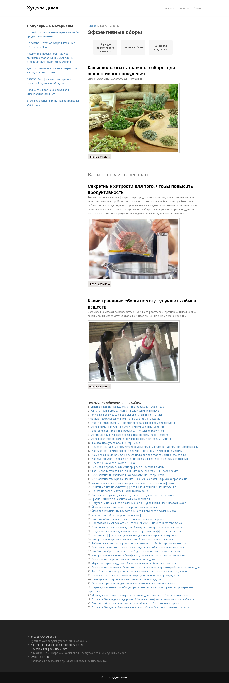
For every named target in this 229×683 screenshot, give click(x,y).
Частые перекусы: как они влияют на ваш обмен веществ (125, 418)
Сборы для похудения (160, 47)
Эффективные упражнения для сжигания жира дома (123, 559)
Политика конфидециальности (49, 649)
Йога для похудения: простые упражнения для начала (125, 507)
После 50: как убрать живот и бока (113, 463)
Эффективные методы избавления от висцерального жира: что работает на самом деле (146, 567)
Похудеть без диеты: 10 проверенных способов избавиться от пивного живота (140, 607)
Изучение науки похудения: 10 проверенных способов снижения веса (134, 563)
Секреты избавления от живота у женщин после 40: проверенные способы (138, 547)
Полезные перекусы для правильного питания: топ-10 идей (126, 414)
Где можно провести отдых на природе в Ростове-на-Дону (128, 467)
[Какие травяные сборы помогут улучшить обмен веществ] (145, 351)
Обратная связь (40, 656)
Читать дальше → (99, 156)
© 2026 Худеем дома (43, 636)
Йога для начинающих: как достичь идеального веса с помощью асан (134, 511)
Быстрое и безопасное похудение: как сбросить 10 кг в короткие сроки (135, 603)
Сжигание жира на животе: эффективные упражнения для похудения (134, 487)
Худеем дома (42, 7)
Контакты (37, 644)
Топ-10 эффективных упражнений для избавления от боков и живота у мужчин (140, 571)
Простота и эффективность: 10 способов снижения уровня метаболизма (137, 523)
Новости (183, 8)
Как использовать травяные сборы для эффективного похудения (131, 70)
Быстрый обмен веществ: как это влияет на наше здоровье (128, 519)
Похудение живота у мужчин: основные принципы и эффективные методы (137, 531)
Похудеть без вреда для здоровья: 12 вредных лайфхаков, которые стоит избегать (143, 599)
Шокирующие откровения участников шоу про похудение (127, 579)
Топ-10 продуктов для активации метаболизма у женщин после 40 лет (135, 470)
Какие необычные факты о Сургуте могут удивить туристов (127, 426)
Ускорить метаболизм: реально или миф (117, 515)
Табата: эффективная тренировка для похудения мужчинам (127, 430)
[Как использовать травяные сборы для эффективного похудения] (145, 118)
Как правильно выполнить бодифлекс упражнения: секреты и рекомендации (138, 555)
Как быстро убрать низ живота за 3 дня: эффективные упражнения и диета (138, 551)
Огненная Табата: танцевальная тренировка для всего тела (127, 406)
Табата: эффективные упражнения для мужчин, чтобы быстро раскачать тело (140, 543)
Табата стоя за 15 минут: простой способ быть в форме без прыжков (133, 422)
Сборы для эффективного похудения (105, 47)
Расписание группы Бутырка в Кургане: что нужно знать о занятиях (133, 495)
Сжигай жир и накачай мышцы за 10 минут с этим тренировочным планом (137, 527)
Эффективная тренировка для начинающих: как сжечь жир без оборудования (139, 479)
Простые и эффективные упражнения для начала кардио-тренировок (134, 535)
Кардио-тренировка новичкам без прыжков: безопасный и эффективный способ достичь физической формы (50, 57)
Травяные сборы (133, 47)
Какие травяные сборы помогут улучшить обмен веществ (142, 303)
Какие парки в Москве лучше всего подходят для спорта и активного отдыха (139, 455)
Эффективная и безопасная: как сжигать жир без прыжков (128, 475)
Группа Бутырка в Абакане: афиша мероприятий (121, 499)
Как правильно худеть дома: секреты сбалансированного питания (132, 539)
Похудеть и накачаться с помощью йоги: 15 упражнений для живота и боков (139, 503)
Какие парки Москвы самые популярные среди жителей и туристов (131, 438)
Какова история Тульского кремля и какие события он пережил (129, 434)
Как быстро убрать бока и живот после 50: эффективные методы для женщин (140, 458)
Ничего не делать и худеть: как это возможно (120, 491)
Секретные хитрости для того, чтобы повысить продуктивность (140, 189)
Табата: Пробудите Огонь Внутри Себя (116, 443)
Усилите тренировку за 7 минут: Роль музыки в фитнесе (124, 410)
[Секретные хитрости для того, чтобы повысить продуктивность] (145, 249)
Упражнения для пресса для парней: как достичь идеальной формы (133, 483)
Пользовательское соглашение (64, 644)
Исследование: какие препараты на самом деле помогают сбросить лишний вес (141, 595)
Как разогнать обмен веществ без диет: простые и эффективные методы (137, 450)
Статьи (197, 8)
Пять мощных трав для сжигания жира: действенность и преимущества (136, 575)
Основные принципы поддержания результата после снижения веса (133, 583)
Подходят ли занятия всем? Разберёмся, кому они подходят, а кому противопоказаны (145, 446)
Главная (169, 8)
